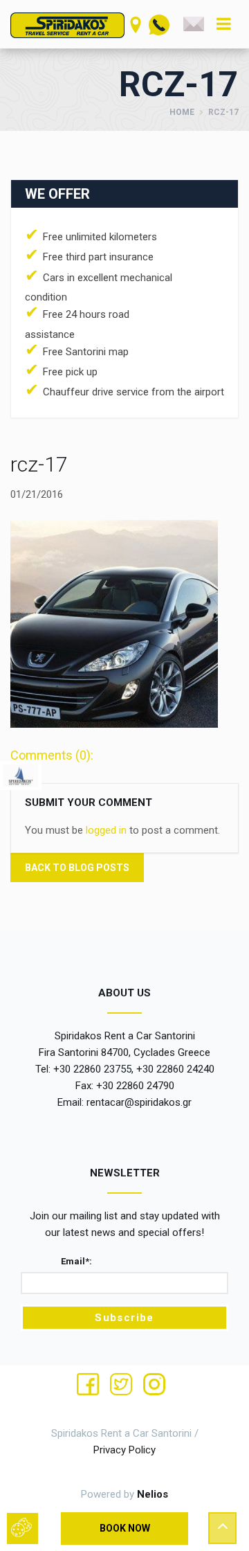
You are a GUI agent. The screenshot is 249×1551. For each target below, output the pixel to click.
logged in (106, 830)
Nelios (152, 1494)
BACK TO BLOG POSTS (77, 867)
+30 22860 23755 (92, 1069)
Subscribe (124, 1317)
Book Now (125, 1528)
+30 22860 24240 (175, 1069)
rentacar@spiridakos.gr (139, 1102)
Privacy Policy (124, 1450)
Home (181, 112)
